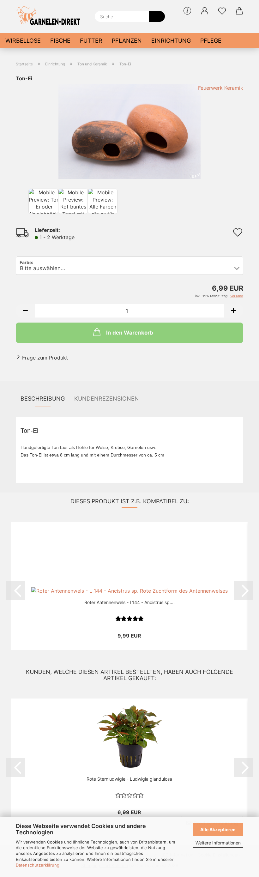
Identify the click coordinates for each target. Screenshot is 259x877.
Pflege (210, 40)
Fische (60, 40)
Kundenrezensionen (106, 398)
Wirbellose (23, 40)
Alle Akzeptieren (218, 829)
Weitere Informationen (218, 842)
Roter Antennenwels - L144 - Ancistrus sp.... (129, 602)
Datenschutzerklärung (37, 865)
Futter (91, 40)
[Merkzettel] (222, 11)
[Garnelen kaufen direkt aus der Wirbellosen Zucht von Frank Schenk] (50, 16)
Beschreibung (43, 398)
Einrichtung (171, 40)
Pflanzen (127, 40)
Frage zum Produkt (45, 357)
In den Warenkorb (129, 333)
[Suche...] (157, 16)
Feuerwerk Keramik (220, 88)
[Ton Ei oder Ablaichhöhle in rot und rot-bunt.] (129, 131)
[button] (204, 11)
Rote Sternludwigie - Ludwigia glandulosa (129, 779)
